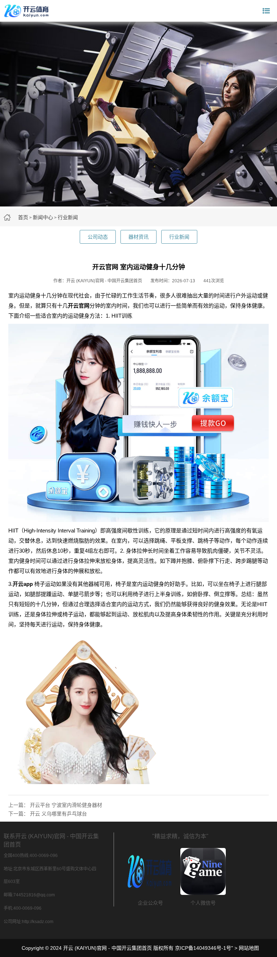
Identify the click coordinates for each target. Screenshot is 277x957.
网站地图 (249, 948)
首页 (23, 217)
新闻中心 (43, 217)
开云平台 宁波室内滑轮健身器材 (66, 805)
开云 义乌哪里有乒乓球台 (58, 814)
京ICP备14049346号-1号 (203, 948)
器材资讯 (138, 237)
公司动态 (98, 237)
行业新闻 (68, 217)
